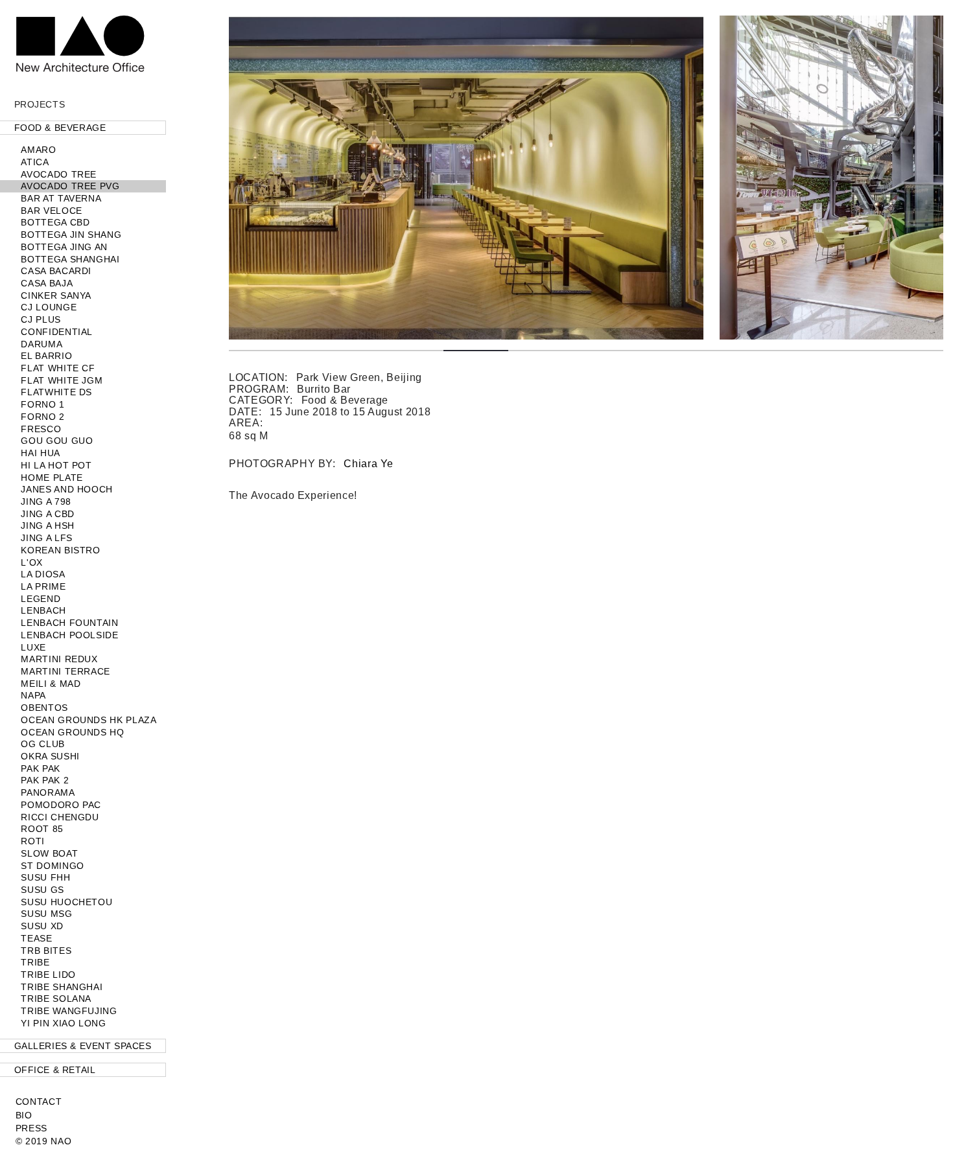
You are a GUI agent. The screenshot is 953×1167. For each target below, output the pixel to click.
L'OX (32, 562)
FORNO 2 (42, 416)
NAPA (33, 695)
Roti (33, 841)
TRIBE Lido (48, 974)
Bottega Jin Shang (71, 234)
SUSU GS (42, 889)
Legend (40, 599)
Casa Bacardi (56, 271)
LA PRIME (43, 586)
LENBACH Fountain (69, 623)
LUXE (33, 647)
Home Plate (51, 477)
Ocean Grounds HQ (72, 732)
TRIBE (35, 962)
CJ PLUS (40, 319)
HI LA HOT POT (56, 465)
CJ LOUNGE (48, 307)
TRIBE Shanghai (61, 987)
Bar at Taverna (61, 198)
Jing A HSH (47, 525)
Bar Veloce (51, 210)
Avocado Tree (59, 174)
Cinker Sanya (56, 295)
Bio (24, 1115)
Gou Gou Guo (57, 440)
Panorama (48, 792)
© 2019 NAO (43, 1141)
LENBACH (43, 610)
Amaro (38, 149)
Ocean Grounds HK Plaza (88, 720)
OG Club (42, 744)
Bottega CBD (55, 222)
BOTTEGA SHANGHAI (70, 259)
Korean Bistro (60, 550)
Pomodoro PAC (61, 805)
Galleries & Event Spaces (83, 1046)
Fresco (41, 429)
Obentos (44, 707)
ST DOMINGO (52, 866)
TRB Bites (46, 950)
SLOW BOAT (49, 853)
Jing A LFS (46, 538)
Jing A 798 (46, 501)
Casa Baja (47, 283)
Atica (35, 162)
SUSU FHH (45, 877)
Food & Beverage (60, 127)
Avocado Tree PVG (70, 186)
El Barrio (46, 356)
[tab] (83, 128)
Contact (39, 1101)
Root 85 (42, 829)
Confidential (57, 332)
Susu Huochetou (66, 902)
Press (31, 1128)
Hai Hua (40, 453)
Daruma (41, 344)
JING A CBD (47, 514)
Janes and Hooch (67, 489)
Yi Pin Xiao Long (63, 1023)
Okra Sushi (50, 756)
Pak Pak (40, 768)
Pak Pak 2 (45, 780)
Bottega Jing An (64, 247)
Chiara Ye (369, 463)
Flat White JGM (61, 380)
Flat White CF (58, 368)
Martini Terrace (65, 671)
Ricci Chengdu (60, 817)
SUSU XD (42, 926)
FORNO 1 (42, 404)
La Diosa (43, 574)
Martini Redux (59, 659)
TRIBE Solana (56, 998)
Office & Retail (55, 1070)
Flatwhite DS (56, 392)
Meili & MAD (50, 683)
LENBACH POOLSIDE (69, 635)
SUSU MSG (46, 913)
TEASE (36, 938)
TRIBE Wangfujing (69, 1011)
